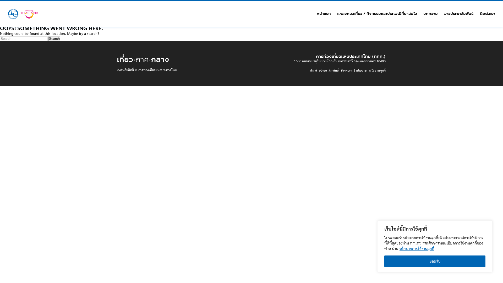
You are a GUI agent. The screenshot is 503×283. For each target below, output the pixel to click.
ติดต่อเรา (487, 14)
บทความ (430, 14)
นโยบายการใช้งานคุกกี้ (417, 249)
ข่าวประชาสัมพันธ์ (459, 14)
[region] (435, 246)
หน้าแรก (324, 14)
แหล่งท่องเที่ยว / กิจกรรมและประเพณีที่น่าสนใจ (377, 14)
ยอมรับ (434, 261)
